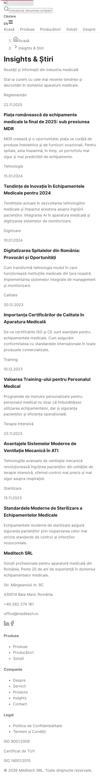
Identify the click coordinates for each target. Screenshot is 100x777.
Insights (20, 698)
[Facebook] (12, 624)
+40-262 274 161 (19, 604)
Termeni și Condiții (29, 731)
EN (6, 24)
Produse (27, 29)
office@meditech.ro (21, 613)
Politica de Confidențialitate (37, 725)
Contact (20, 704)
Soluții (71, 29)
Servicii (19, 686)
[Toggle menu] (10, 22)
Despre (89, 29)
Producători (50, 29)
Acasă (9, 29)
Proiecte (20, 692)
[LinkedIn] (6, 624)
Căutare (10, 16)
